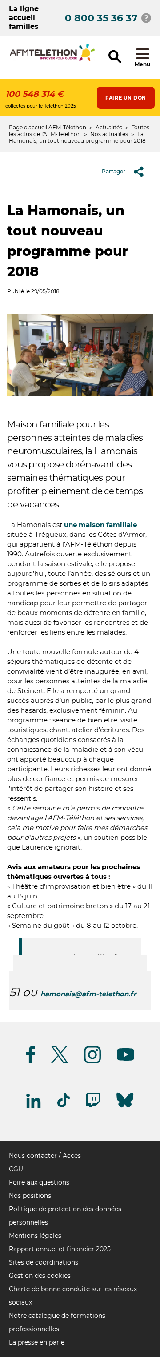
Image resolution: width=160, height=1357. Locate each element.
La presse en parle (36, 1342)
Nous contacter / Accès (45, 1156)
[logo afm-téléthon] (52, 60)
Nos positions (30, 1196)
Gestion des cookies (40, 1276)
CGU (16, 1169)
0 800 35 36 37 (101, 18)
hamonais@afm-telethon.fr (88, 994)
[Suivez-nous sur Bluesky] (125, 1107)
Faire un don (125, 98)
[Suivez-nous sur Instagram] (92, 1062)
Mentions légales (35, 1236)
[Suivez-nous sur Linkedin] (33, 1106)
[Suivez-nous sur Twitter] (59, 1061)
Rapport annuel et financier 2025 (60, 1249)
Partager (113, 171)
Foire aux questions (39, 1182)
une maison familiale (100, 524)
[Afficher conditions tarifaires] (146, 18)
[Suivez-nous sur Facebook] (30, 1061)
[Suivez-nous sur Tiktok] (63, 1106)
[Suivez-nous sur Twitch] (93, 1106)
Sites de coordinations (43, 1262)
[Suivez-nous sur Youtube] (125, 1059)
